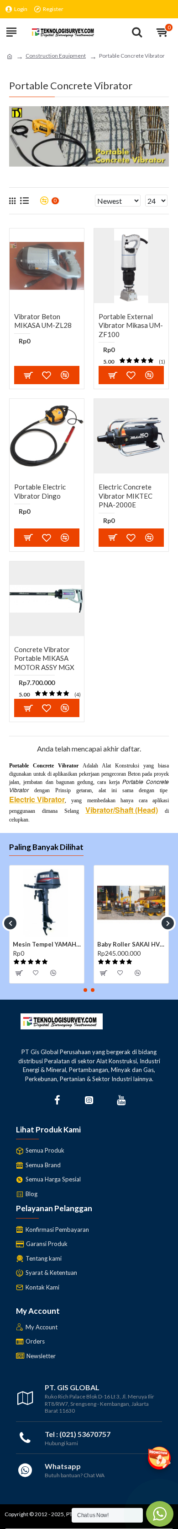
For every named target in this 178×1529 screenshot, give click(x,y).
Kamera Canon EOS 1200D (51, 944)
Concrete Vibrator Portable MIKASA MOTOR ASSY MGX (44, 658)
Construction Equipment (56, 55)
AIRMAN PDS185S (127, 944)
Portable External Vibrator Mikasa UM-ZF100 (131, 325)
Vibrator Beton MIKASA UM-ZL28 (43, 321)
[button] (10, 923)
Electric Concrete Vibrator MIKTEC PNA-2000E (125, 496)
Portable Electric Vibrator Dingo (40, 491)
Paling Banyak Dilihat (46, 847)
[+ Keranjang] (28, 375)
